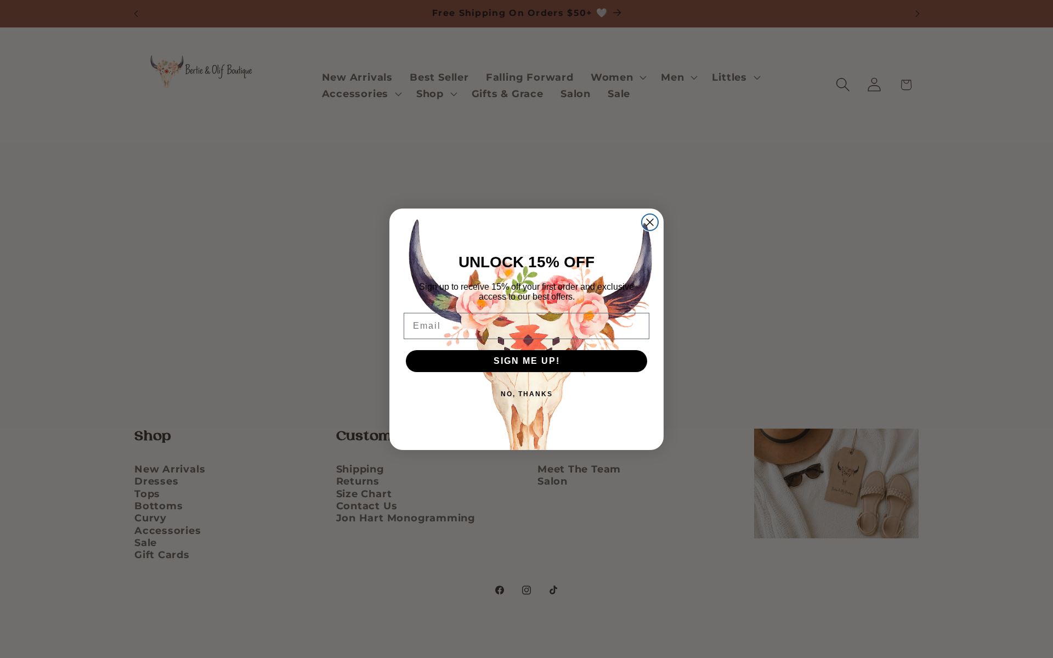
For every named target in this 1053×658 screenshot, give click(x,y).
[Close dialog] (650, 222)
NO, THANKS (527, 394)
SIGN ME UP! (527, 360)
